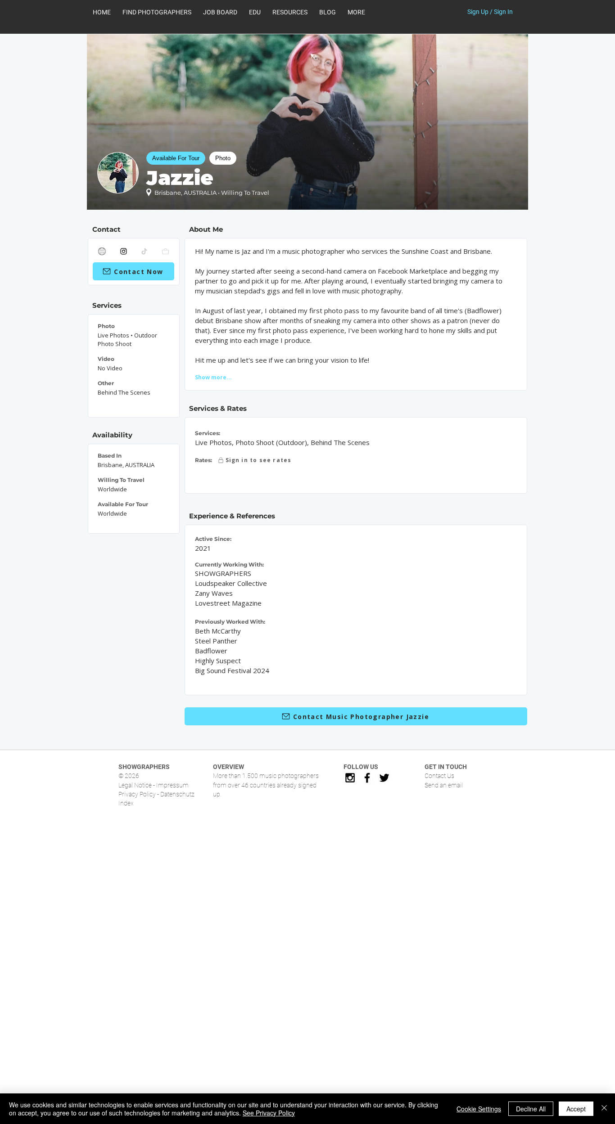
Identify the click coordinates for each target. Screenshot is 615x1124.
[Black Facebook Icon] (367, 777)
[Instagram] (124, 251)
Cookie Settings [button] (479, 1108)
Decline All (531, 1108)
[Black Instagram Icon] (350, 777)
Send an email (444, 785)
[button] (290, 12)
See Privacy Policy (269, 1112)
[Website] (102, 251)
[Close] (604, 1109)
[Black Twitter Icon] (384, 777)
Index (126, 803)
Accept (576, 1108)
